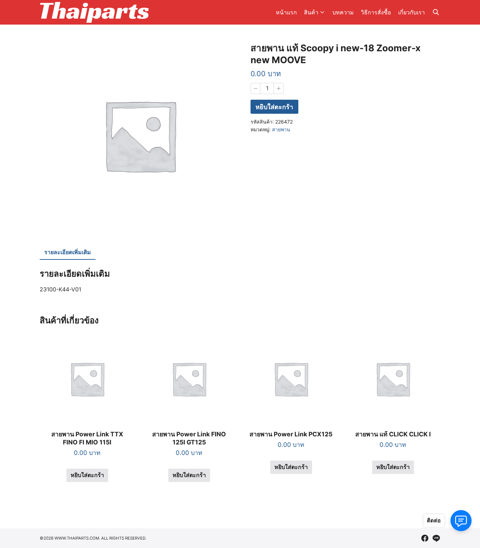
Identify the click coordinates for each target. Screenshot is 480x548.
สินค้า (311, 12)
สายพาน (281, 129)
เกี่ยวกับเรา (411, 12)
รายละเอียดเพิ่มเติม (67, 252)
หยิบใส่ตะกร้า (274, 107)
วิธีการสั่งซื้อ (376, 12)
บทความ (343, 12)
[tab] (68, 253)
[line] (436, 538)
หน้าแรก (286, 12)
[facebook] (425, 538)
